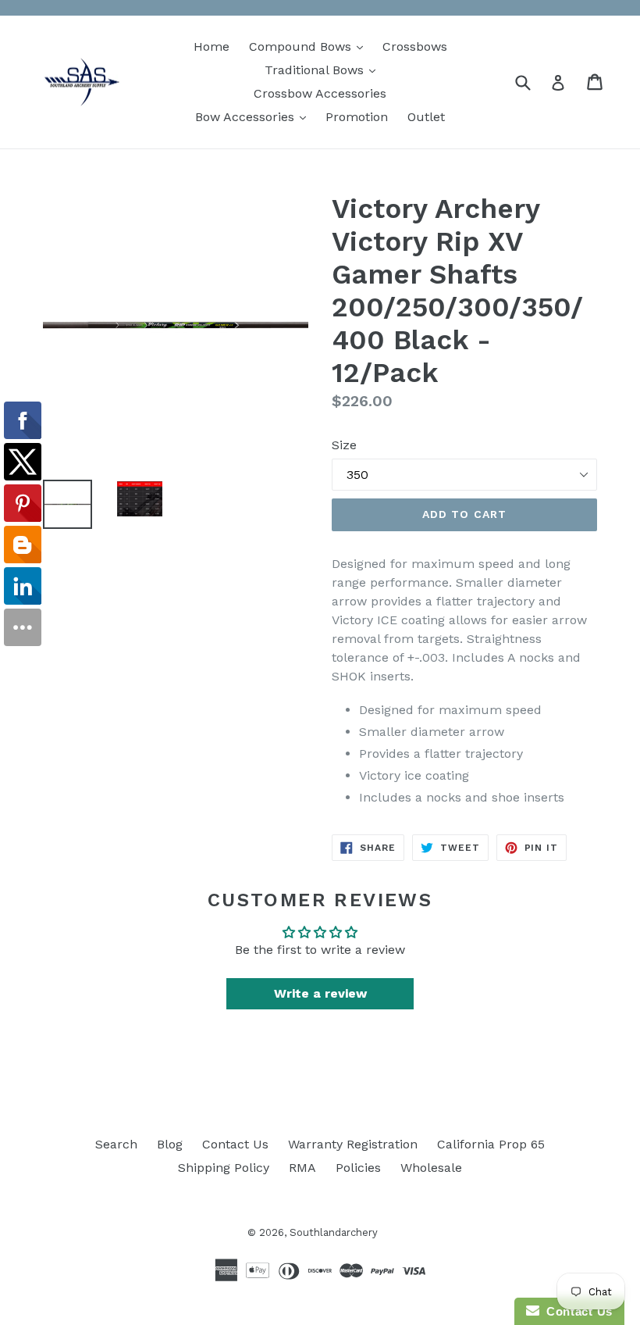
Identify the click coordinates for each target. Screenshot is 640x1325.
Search (116, 1144)
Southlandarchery (334, 1232)
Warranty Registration (353, 1144)
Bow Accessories (254, 116)
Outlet (426, 116)
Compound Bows (310, 46)
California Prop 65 (491, 1144)
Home (211, 46)
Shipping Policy (223, 1167)
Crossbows (414, 46)
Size (344, 445)
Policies (358, 1167)
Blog (170, 1144)
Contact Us (235, 1144)
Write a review (320, 993)
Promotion (356, 116)
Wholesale (431, 1167)
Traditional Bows (324, 69)
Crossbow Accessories (320, 93)
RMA (302, 1167)
